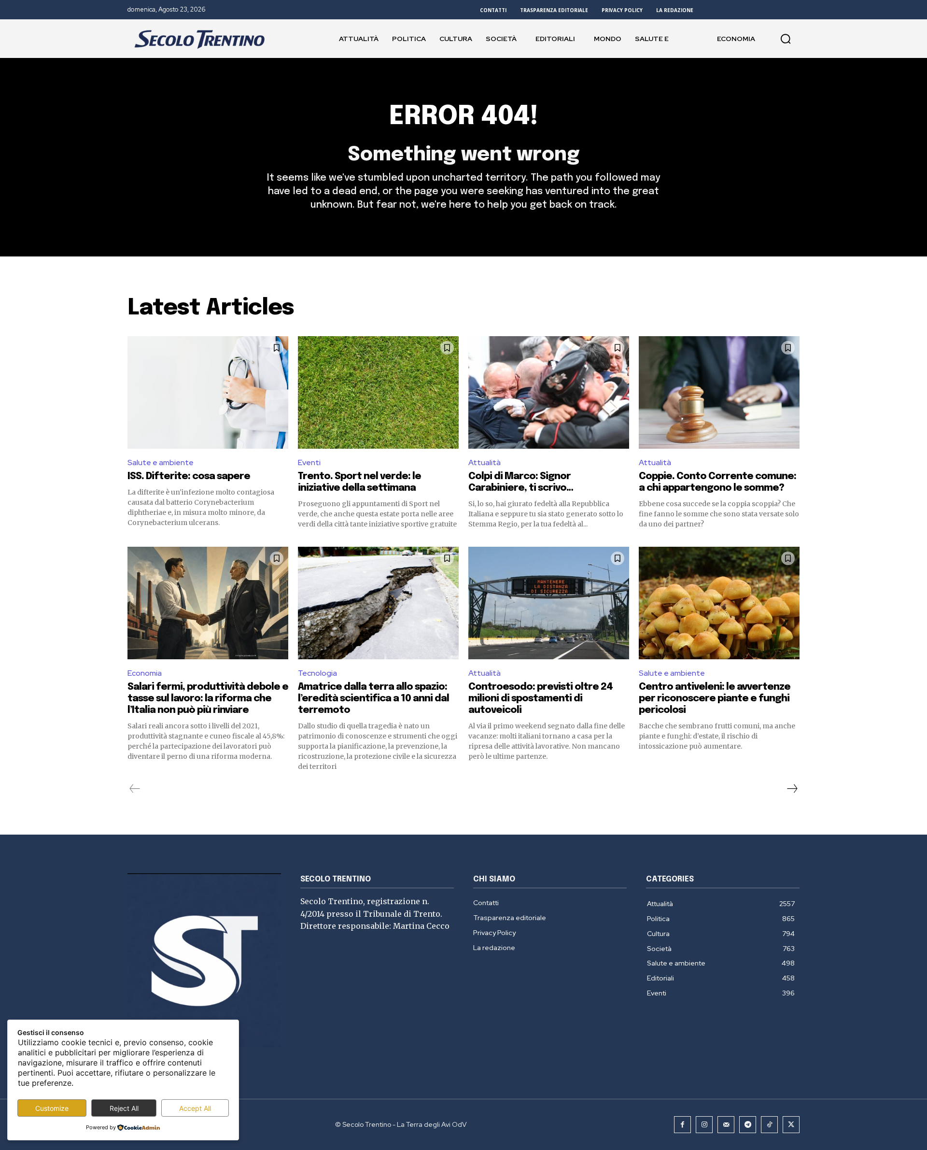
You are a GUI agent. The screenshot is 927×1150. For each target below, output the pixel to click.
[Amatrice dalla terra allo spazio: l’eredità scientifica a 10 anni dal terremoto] (378, 603)
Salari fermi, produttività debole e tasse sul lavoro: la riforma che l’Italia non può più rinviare (207, 698)
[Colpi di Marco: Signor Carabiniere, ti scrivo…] (548, 392)
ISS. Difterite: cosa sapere (188, 476)
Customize (52, 1108)
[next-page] (792, 788)
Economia (144, 673)
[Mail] (725, 1124)
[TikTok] (769, 1124)
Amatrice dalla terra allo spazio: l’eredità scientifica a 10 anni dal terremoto (373, 698)
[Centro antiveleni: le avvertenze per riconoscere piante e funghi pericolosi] (719, 603)
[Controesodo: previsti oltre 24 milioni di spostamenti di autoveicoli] (548, 603)
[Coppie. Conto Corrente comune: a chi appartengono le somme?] (719, 392)
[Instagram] (704, 1124)
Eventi (309, 462)
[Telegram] (747, 1124)
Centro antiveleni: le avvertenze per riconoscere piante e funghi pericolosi (714, 698)
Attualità (484, 462)
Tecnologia (317, 673)
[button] (786, 39)
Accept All (195, 1108)
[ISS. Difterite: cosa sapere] (207, 392)
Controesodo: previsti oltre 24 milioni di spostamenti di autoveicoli (540, 698)
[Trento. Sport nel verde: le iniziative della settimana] (378, 392)
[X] (791, 1124)
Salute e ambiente (160, 462)
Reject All (124, 1108)
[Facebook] (682, 1124)
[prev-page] (134, 788)
